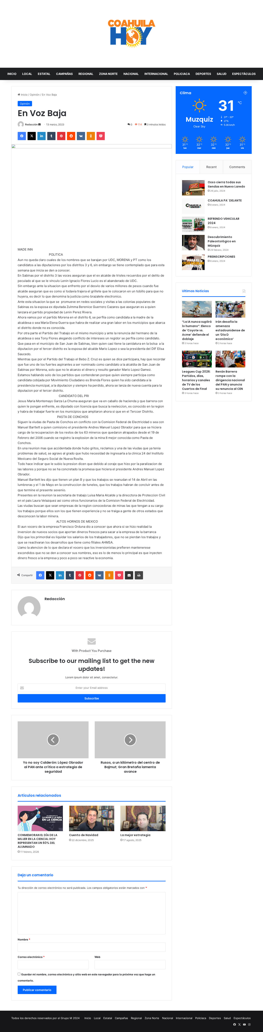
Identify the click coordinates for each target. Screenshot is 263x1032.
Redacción (31, 124)
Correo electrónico (31, 957)
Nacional (131, 74)
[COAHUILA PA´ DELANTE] (193, 206)
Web (97, 957)
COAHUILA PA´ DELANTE (225, 200)
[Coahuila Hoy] (131, 33)
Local (27, 74)
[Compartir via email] (129, 575)
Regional (85, 74)
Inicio (11, 74)
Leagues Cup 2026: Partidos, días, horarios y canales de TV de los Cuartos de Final (196, 380)
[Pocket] (101, 136)
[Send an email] (39, 124)
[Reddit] (71, 136)
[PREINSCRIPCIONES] (193, 262)
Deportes (203, 74)
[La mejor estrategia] (143, 818)
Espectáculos (244, 74)
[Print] (139, 575)
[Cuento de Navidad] (91, 818)
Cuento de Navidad (83, 835)
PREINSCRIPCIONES (221, 257)
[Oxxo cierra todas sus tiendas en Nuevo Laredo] (193, 188)
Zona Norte (108, 74)
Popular (188, 167)
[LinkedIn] (41, 136)
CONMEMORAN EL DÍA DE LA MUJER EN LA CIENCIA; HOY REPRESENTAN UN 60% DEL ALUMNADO (37, 841)
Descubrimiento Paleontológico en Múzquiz (222, 241)
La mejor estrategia (135, 835)
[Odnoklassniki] (91, 136)
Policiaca (182, 74)
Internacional (156, 74)
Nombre (24, 939)
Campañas (64, 74)
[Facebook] (22, 136)
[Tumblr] (51, 136)
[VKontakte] (81, 136)
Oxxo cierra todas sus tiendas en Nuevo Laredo (226, 184)
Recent (211, 167)
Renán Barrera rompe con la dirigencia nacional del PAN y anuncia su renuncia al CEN (230, 380)
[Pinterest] (61, 136)
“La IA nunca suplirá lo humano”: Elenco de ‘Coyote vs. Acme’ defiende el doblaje (197, 330)
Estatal (44, 74)
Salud (221, 74)
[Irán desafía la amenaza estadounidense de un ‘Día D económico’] (230, 309)
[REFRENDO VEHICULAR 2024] (193, 224)
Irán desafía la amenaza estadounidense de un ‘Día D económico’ (230, 330)
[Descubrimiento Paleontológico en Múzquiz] (193, 242)
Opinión (35, 94)
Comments (237, 167)
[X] (32, 136)
